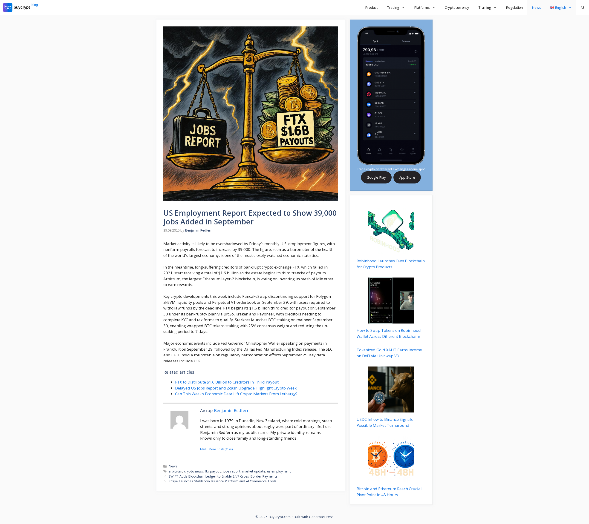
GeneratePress (321, 516)
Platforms (422, 7)
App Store (407, 177)
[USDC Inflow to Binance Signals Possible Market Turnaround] (391, 409)
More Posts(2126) (221, 449)
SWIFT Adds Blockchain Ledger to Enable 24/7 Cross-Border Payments (223, 476)
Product (371, 7)
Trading (393, 7)
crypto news (193, 471)
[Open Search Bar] (582, 7)
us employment (279, 471)
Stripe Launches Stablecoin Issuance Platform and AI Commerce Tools (222, 481)
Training (484, 7)
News (536, 7)
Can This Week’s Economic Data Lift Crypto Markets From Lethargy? (236, 393)
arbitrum (175, 471)
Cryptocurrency (457, 7)
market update (253, 471)
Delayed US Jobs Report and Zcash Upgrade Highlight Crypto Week (236, 388)
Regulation (514, 7)
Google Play (376, 177)
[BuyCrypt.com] (20, 7)
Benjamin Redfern (231, 410)
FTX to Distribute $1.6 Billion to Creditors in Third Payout (227, 382)
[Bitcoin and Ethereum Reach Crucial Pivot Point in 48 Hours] (391, 479)
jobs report (231, 471)
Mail (203, 449)
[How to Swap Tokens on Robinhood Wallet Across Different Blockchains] (391, 320)
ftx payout (213, 471)
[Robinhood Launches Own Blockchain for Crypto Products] (391, 251)
